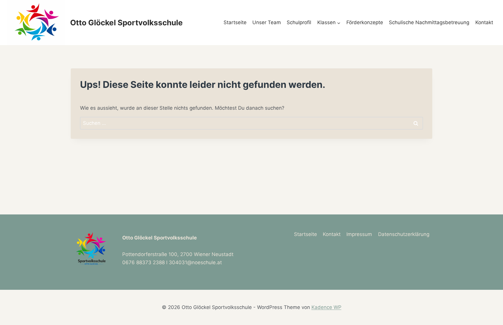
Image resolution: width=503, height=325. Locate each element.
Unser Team (266, 22)
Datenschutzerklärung (403, 234)
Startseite (235, 22)
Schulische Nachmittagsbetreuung (429, 22)
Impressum (359, 234)
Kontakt (484, 22)
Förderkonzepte (364, 22)
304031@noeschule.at (195, 262)
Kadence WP (326, 307)
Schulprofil (299, 22)
